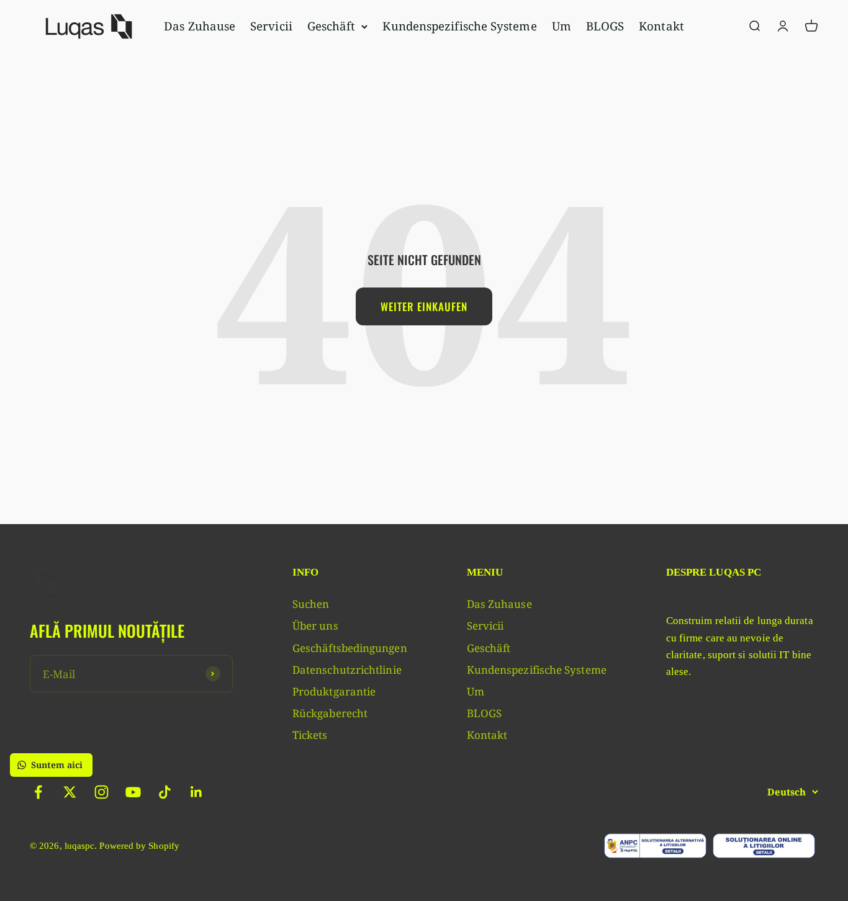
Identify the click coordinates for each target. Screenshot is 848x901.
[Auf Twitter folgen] (69, 792)
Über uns (315, 625)
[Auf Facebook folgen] (38, 792)
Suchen (311, 604)
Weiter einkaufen (424, 306)
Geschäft (331, 26)
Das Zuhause (199, 26)
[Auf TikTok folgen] (164, 792)
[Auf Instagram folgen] (101, 792)
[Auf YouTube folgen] (133, 792)
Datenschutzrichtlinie (347, 670)
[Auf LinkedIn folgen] (196, 792)
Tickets (310, 735)
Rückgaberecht (330, 713)
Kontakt (661, 26)
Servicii (271, 26)
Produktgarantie (334, 691)
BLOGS (605, 26)
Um (561, 26)
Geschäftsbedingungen (349, 648)
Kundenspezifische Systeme (459, 26)
